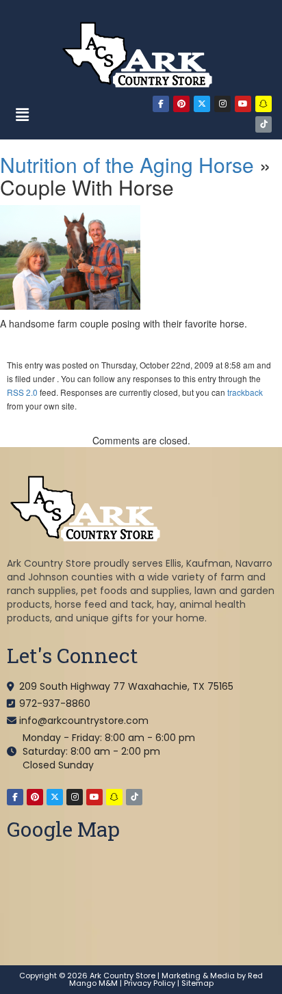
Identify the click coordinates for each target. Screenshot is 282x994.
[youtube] (243, 104)
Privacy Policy (149, 983)
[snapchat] (263, 104)
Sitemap (197, 983)
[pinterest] (181, 104)
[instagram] (222, 104)
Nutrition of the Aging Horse (127, 164)
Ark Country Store (122, 975)
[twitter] (202, 104)
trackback (245, 392)
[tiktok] (263, 124)
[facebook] (161, 104)
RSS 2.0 (22, 392)
